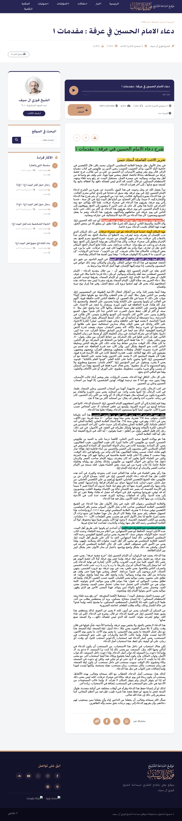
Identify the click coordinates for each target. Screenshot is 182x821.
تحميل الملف (80, 110)
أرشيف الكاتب (34, 113)
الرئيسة (170, 22)
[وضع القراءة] (95, 137)
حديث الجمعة (158, 22)
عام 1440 (145, 22)
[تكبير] (85, 137)
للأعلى (11, 813)
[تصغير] (76, 137)
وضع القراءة (17, 54)
